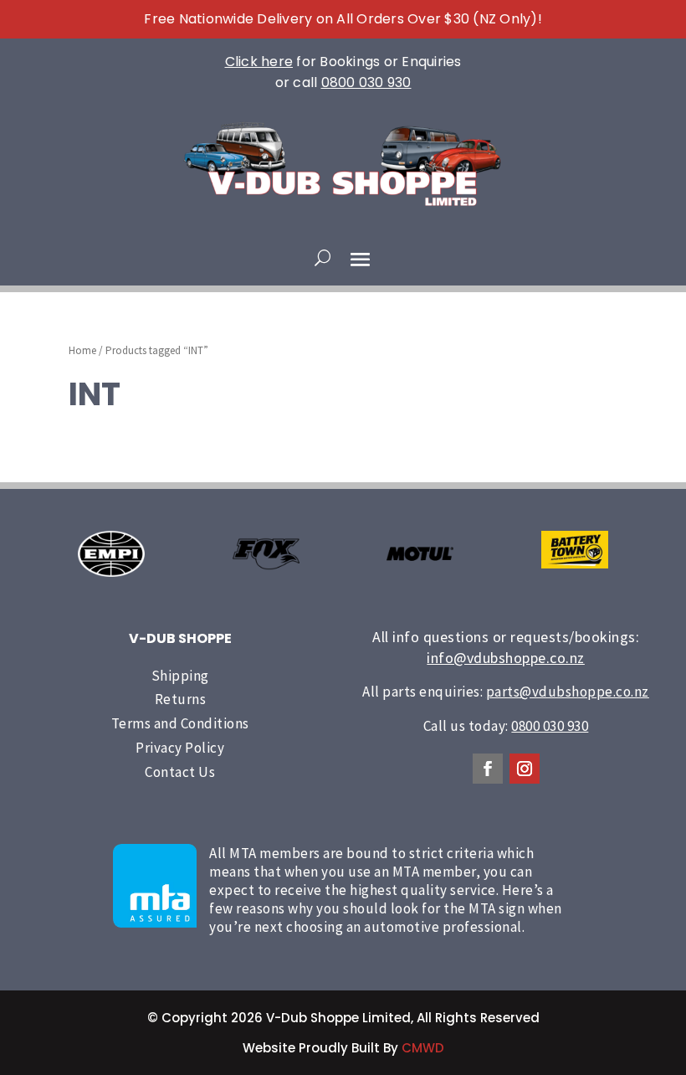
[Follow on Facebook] (488, 769)
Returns (181, 699)
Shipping (180, 675)
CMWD (423, 1048)
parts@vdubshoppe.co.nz (567, 691)
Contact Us (180, 772)
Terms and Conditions (180, 723)
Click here (259, 61)
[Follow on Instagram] (524, 769)
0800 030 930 (366, 82)
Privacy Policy (180, 747)
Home (82, 350)
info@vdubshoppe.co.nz (506, 657)
